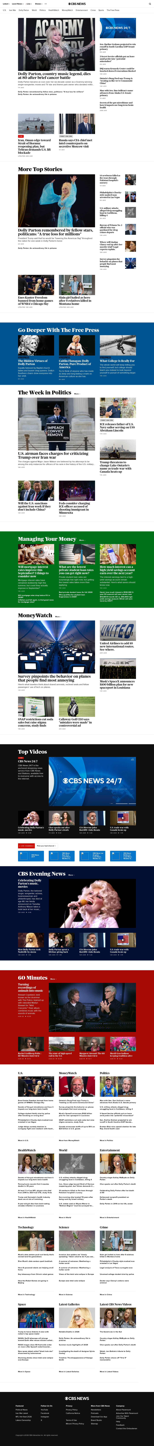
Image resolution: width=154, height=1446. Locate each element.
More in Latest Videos (109, 1372)
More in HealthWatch (27, 1217)
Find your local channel (45, 846)
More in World (65, 1217)
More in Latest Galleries (69, 1372)
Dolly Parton (24, 10)
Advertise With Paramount (127, 1413)
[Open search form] (150, 4)
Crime (93, 10)
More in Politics (106, 1140)
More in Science (66, 1294)
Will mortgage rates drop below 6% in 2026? (34, 596)
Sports (101, 10)
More (76, 394)
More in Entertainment (109, 1217)
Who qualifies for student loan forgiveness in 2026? (72, 596)
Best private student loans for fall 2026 (75, 592)
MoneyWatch (67, 10)
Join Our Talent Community (122, 1417)
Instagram (45, 1417)
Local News (17, 4)
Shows (38, 4)
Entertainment (82, 10)
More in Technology (26, 1294)
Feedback (120, 1425)
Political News (21, 1410)
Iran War (12, 10)
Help (118, 1422)
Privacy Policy (71, 1410)
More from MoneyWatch (69, 1140)
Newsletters (96, 1410)
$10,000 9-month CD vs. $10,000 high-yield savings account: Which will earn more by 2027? (116, 599)
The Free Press (113, 10)
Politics (43, 10)
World (34, 10)
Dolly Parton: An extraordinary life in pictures (37, 94)
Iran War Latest (22, 1413)
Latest (6, 4)
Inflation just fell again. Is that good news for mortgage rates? (36, 601)
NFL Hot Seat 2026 (24, 1417)
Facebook (45, 1413)
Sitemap (94, 1424)
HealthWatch (53, 10)
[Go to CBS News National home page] (77, 4)
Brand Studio (96, 1420)
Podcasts (94, 1413)
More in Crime (106, 1294)
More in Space (24, 1372)
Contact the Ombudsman (126, 1429)
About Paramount (123, 1410)
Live (29, 4)
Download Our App (99, 1417)
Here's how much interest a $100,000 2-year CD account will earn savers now (117, 593)
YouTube (44, 1410)
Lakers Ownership (23, 1420)
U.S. (4, 10)
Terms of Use (71, 1420)
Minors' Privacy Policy (75, 1424)
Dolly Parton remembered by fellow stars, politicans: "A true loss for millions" (51, 92)
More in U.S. (23, 1140)
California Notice (73, 1413)
